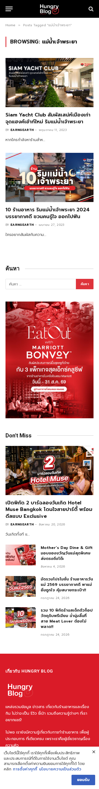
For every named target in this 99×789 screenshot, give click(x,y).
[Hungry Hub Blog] (49, 9)
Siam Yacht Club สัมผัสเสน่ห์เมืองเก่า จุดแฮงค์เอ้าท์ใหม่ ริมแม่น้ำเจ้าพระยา (48, 118)
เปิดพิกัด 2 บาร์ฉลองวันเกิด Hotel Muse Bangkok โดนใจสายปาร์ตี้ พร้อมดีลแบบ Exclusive (49, 509)
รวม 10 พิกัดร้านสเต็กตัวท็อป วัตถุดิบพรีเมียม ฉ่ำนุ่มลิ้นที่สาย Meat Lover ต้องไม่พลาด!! (67, 618)
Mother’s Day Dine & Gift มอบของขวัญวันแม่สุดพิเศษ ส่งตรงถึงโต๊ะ (67, 553)
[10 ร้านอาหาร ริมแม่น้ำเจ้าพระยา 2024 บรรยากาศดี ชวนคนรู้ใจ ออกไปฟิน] (50, 177)
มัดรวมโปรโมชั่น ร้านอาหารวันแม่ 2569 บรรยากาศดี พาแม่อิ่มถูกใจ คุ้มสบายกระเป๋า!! (67, 584)
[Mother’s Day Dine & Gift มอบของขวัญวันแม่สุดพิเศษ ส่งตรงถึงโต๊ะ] (21, 555)
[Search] (90, 9)
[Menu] (9, 9)
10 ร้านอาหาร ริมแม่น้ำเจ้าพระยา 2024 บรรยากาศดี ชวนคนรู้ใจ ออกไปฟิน (48, 213)
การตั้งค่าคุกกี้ (25, 769)
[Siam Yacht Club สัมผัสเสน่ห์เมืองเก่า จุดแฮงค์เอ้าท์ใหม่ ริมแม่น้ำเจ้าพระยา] (50, 82)
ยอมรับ (83, 780)
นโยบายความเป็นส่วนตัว (60, 769)
